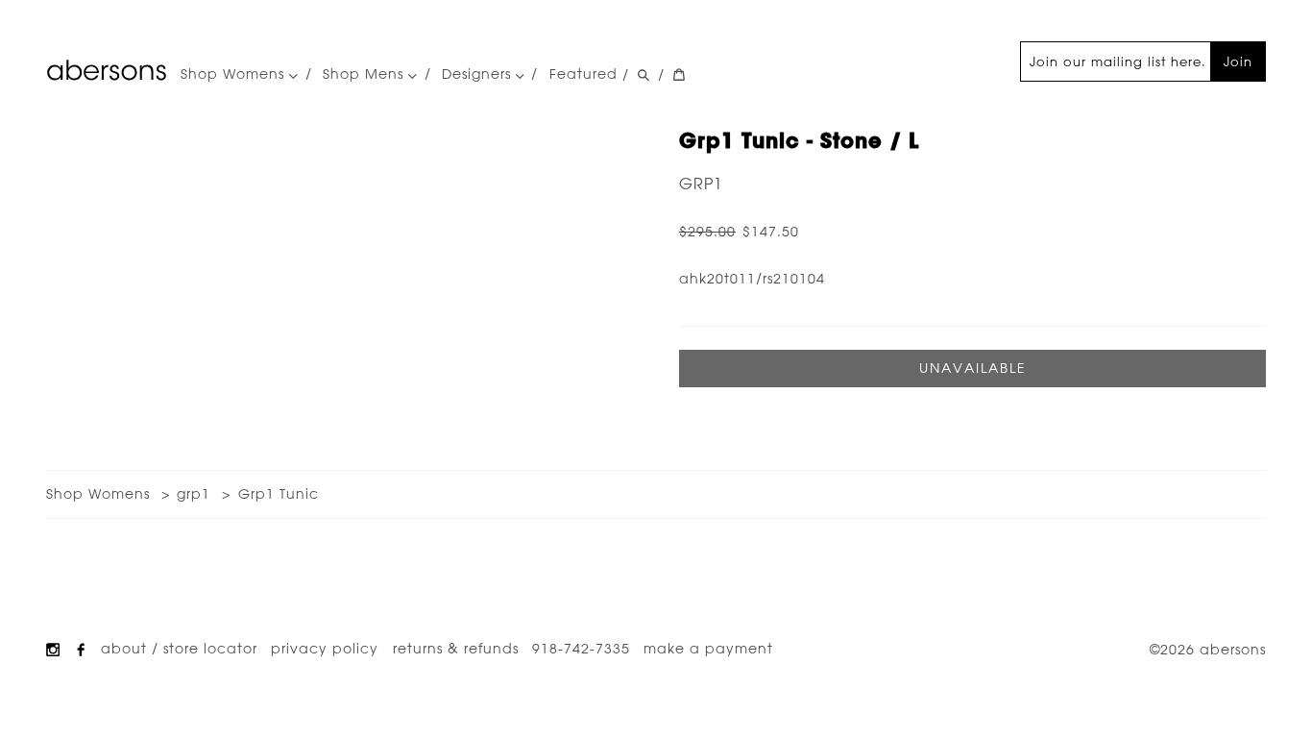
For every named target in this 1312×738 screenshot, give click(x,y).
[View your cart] (679, 75)
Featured (583, 74)
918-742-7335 (581, 648)
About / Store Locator (179, 648)
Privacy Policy (324, 648)
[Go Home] (106, 70)
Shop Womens (235, 74)
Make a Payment (708, 648)
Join (1238, 61)
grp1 (701, 183)
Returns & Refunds (456, 648)
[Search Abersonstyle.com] (643, 75)
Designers (479, 74)
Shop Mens (365, 74)
